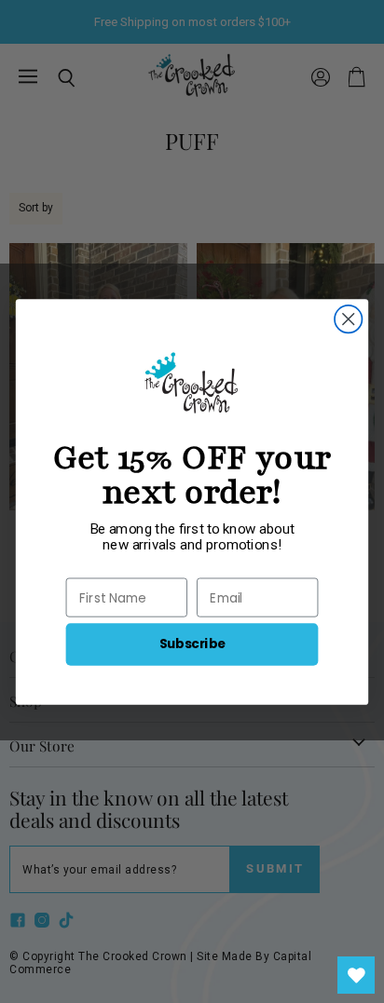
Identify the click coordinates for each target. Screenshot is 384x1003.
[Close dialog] (348, 318)
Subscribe (192, 643)
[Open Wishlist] (356, 975)
